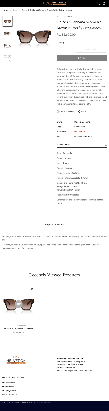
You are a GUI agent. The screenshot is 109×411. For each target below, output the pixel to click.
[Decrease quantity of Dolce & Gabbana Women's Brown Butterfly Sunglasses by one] (59, 49)
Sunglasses (79, 127)
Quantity (60, 42)
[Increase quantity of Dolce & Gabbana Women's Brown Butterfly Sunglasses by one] (70, 49)
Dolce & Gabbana (82, 122)
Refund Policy (8, 386)
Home (5, 10)
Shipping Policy (9, 390)
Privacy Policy (8, 382)
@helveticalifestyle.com (81, 370)
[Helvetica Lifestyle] (54, 3)
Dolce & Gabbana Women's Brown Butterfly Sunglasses (18, 329)
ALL (15, 10)
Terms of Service (9, 394)
